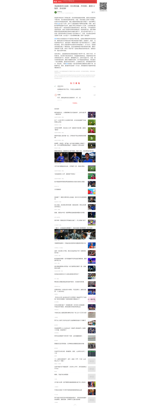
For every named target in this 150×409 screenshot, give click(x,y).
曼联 (55, 38)
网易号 (59, 1)
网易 (55, 1)
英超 (58, 23)
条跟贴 (74, 103)
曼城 (67, 63)
